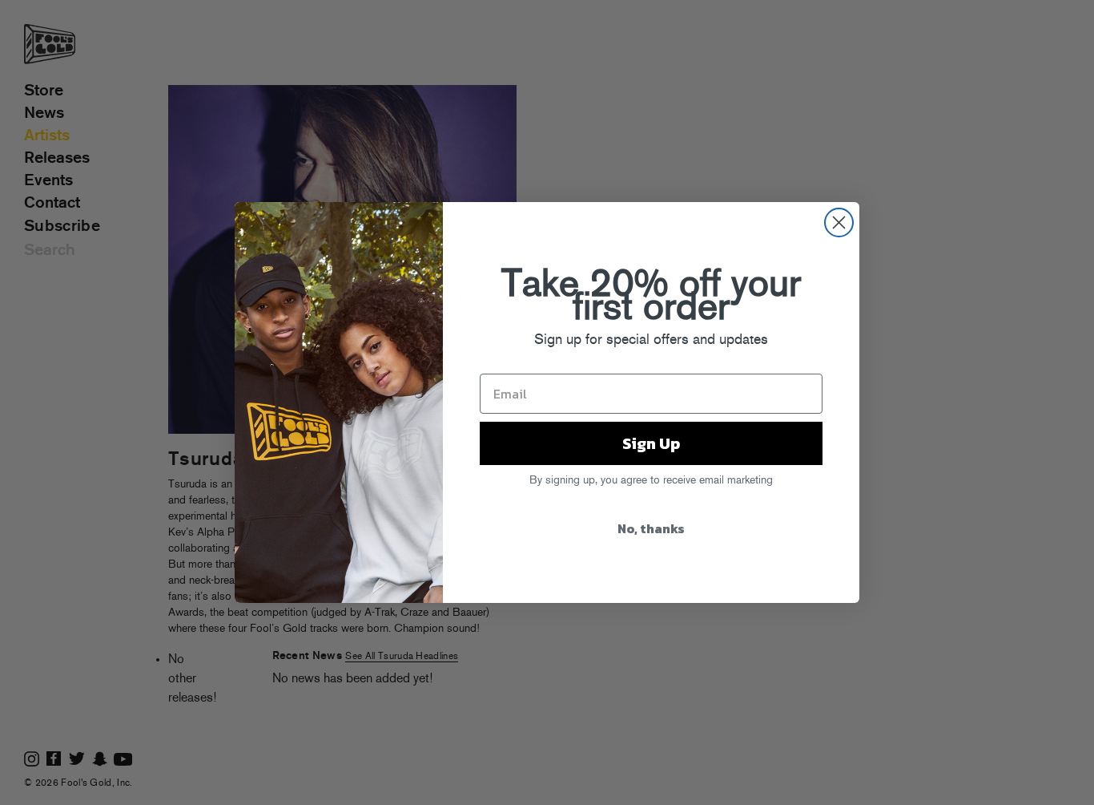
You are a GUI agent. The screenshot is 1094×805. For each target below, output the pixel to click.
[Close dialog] (839, 222)
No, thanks (651, 528)
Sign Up (651, 443)
